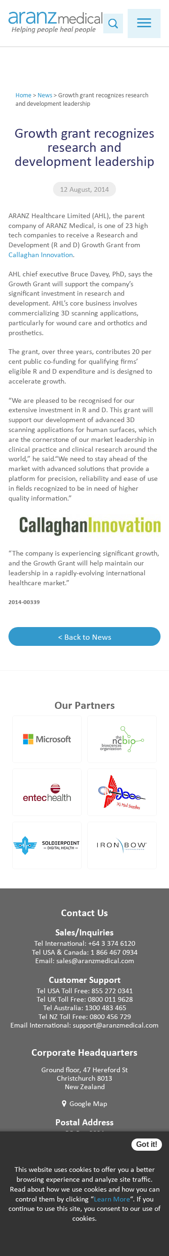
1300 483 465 (105, 1007)
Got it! (146, 1144)
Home (23, 94)
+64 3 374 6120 (111, 943)
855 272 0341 (112, 990)
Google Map (88, 1103)
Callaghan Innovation (40, 254)
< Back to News (84, 636)
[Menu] (144, 23)
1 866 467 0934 (114, 952)
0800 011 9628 (110, 999)
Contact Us (84, 912)
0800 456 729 (110, 1016)
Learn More (112, 1198)
